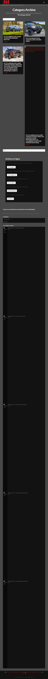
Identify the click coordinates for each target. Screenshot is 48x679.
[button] (44, 2)
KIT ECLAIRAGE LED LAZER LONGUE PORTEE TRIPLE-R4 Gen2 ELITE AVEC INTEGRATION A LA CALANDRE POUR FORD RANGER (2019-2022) (35, 138)
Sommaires (6, 221)
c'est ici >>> (42, 213)
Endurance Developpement (27, 677)
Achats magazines (15, 672)
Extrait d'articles (7, 219)
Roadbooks (29, 672)
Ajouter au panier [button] (13, 33)
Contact (40, 672)
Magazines (9, 672)
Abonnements (23, 672)
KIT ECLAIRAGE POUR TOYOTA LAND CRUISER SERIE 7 (33, 39)
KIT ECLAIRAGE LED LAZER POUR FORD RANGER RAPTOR (12, 38)
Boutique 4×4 (35, 672)
